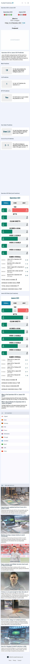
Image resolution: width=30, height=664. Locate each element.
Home (15, 203)
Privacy (14, 660)
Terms (10, 660)
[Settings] (25, 3)
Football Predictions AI (18, 657)
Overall (6, 203)
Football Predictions (7, 3)
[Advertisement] (15, 40)
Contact (19, 660)
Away (23, 203)
